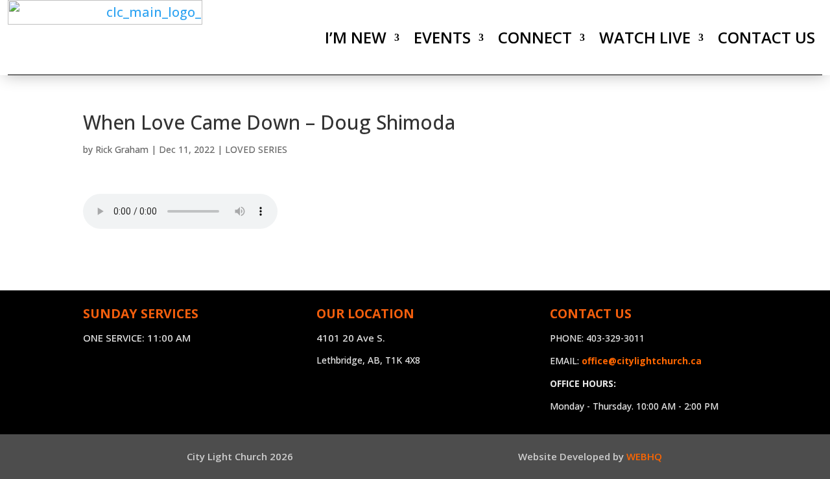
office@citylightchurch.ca (642, 361)
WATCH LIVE (645, 37)
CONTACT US (766, 37)
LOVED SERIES (256, 149)
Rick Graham (121, 149)
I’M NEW (355, 37)
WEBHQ (644, 456)
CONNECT (535, 37)
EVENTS (442, 37)
